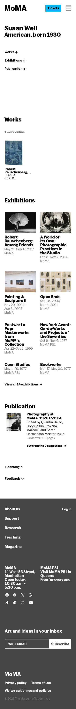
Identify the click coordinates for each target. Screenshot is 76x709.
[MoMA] (13, 674)
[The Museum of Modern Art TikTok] (7, 603)
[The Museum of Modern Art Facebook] (15, 595)
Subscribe (60, 644)
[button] (68, 8)
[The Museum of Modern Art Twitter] (22, 595)
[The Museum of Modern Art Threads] (30, 595)
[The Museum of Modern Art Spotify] (15, 603)
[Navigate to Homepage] (15, 8)
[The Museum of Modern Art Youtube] (31, 603)
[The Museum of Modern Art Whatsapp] (22, 603)
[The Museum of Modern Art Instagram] (7, 595)
